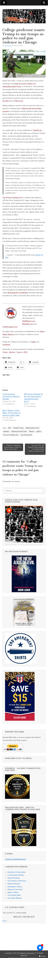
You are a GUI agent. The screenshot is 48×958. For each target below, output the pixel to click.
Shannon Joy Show (15, 889)
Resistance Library (15, 887)
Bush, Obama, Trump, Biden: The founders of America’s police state (11, 412)
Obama (31, 431)
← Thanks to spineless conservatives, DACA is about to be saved (12, 447)
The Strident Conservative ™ (26, 953)
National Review (14, 884)
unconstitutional (26, 435)
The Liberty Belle (14, 895)
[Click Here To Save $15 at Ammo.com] (20, 720)
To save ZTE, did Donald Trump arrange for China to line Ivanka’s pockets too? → (36, 449)
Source (5, 920)
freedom (6, 431)
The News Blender (15, 898)
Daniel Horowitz (14, 878)
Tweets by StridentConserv (15, 859)
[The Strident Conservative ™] (24, 14)
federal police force (32, 428)
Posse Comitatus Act (10, 435)
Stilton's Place (13, 892)
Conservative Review (16, 875)
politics (38, 431)
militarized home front (19, 431)
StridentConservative (11, 544)
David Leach (8, 45)
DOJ (9, 428)
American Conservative (17, 872)
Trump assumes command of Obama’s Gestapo (11, 396)
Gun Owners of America (17, 881)
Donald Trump (18, 428)
